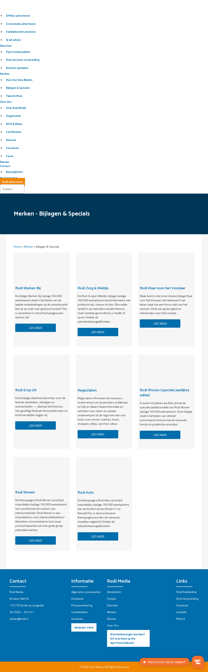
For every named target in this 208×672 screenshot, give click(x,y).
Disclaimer (77, 598)
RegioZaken (87, 390)
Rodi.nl (180, 619)
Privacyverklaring (81, 605)
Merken (4, 74)
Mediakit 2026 (84, 627)
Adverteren (114, 592)
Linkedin (181, 612)
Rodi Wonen (25, 492)
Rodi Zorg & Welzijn (93, 288)
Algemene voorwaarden (86, 592)
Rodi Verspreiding (187, 598)
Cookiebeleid (79, 612)
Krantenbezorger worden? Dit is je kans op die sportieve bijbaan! (127, 638)
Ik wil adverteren (12, 182)
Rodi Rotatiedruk (186, 592)
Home (17, 246)
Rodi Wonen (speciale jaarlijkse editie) (164, 392)
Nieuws (4, 162)
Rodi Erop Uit (26, 390)
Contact (5, 166)
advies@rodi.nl (19, 619)
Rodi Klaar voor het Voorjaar (162, 288)
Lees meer (35, 328)
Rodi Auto (86, 493)
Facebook (182, 605)
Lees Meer (97, 332)
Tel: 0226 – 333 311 (22, 612)
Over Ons (6, 102)
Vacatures (77, 619)
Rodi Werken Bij (28, 288)
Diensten (6, 46)
